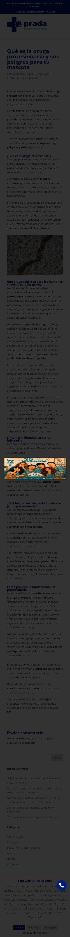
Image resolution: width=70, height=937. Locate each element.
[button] (62, 885)
